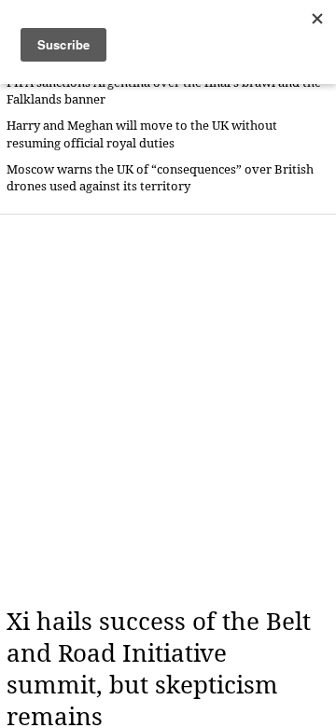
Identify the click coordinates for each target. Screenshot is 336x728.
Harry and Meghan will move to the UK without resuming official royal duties (142, 134)
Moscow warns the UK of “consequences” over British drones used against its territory (160, 177)
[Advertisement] (168, 411)
